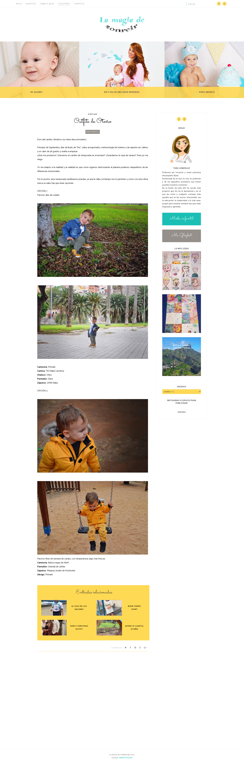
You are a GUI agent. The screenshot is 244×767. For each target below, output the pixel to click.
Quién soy (31, 3)
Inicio (19, 3)
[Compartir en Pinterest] (135, 647)
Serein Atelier (125, 758)
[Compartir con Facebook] (130, 647)
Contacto (79, 3)
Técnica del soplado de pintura (181, 260)
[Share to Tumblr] (140, 647)
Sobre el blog (47, 3)
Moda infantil (92, 132)
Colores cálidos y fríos (181, 303)
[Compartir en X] (125, 647)
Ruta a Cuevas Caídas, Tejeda (182, 346)
